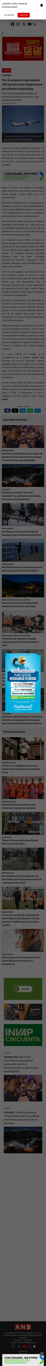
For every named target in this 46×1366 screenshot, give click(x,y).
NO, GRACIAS (9, 15)
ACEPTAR (23, 15)
